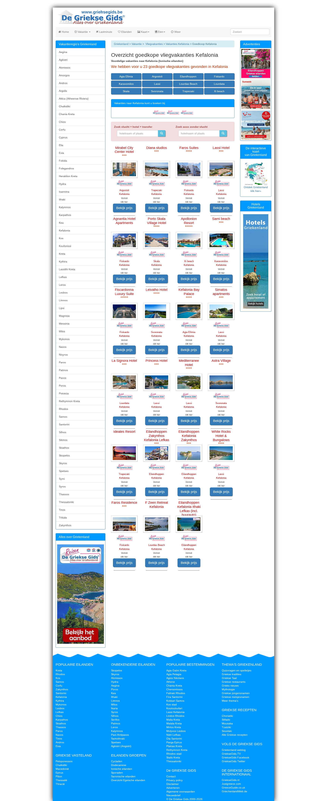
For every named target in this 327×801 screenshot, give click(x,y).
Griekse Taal (229, 678)
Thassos (64, 494)
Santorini (64, 424)
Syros (62, 486)
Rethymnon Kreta (69, 401)
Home (65, 31)
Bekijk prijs (124, 208)
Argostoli (157, 76)
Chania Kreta (67, 114)
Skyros (63, 463)
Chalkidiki (64, 106)
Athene (170, 681)
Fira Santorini (174, 696)
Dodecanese (118, 765)
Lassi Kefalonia (175, 712)
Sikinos (63, 439)
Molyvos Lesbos (176, 730)
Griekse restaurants (233, 681)
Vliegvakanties (154, 43)
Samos (63, 416)
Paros (62, 362)
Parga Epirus (174, 742)
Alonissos (64, 67)
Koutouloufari (174, 708)
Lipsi (61, 308)
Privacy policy (174, 780)
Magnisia (64, 315)
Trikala (63, 517)
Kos (61, 238)
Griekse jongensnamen (236, 693)
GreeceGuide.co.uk (233, 787)
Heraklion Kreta (68, 176)
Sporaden (117, 772)
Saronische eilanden (123, 776)
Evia (61, 152)
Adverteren (173, 787)
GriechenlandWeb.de (234, 791)
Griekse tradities (231, 674)
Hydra (62, 183)
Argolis (63, 90)
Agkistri (63, 59)
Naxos (62, 346)
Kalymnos (65, 207)
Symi (62, 478)
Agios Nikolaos (175, 678)
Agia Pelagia (173, 674)
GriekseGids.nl (230, 780)
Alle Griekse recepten (235, 734)
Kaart (143, 31)
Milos (62, 331)
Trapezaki (188, 91)
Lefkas (63, 277)
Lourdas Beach (188, 83)
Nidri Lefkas (173, 734)
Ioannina (64, 191)
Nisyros (63, 354)
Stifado (226, 719)
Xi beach (219, 91)
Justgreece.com (231, 783)
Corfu (62, 129)
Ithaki (62, 199)
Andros (63, 83)
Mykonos (64, 339)
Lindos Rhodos (175, 715)
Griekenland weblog (234, 749)
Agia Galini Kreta (176, 670)
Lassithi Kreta (67, 269)
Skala (126, 91)
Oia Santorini (174, 738)
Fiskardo (219, 76)
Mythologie (228, 689)
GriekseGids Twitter (233, 761)
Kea (61, 222)
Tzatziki (226, 727)
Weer (177, 31)
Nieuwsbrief (173, 795)
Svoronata (157, 91)
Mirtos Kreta (173, 727)
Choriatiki (227, 715)
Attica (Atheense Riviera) (74, 98)
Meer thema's (230, 700)
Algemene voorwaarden (180, 791)
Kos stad (171, 704)
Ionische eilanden (121, 768)
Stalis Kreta (173, 757)
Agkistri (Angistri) (121, 746)
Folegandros (66, 168)
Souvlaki (227, 730)
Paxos (62, 377)
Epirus (59, 772)
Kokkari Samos (175, 700)
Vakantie (83, 31)
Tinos (62, 509)
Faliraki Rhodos (175, 693)
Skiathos (64, 447)
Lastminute (105, 31)
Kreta (62, 253)
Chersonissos (174, 689)
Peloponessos (64, 761)
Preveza (64, 393)
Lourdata (219, 83)
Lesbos (63, 292)
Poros (62, 385)
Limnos (63, 300)
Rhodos (63, 408)
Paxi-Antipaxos (120, 734)
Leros (62, 284)
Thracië (60, 783)
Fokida (63, 160)
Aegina (63, 52)
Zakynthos (65, 525)
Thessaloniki (66, 502)
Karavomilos (126, 83)
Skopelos (64, 455)
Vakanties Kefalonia (177, 43)
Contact (171, 776)
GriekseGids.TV (231, 753)
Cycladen (116, 761)
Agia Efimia (126, 76)
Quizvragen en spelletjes (236, 670)
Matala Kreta (174, 723)
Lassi (157, 83)
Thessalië (61, 780)
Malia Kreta (173, 719)
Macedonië (62, 768)
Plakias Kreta (174, 746)
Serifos (115, 719)
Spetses (64, 471)
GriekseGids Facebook (235, 757)
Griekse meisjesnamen (235, 696)
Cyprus (63, 137)
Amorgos (64, 75)
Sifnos (62, 432)
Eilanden (126, 31)
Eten (160, 31)
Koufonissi (65, 246)
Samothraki (118, 738)
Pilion (59, 776)
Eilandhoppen (188, 76)
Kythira (63, 261)
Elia (61, 145)
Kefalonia (64, 230)
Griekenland (121, 43)
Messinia (64, 323)
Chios (62, 121)
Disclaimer (172, 783)
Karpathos (65, 214)
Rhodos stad (173, 753)
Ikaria (114, 708)
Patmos (63, 370)
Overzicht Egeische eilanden (128, 780)
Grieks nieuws (230, 685)
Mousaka (227, 723)
